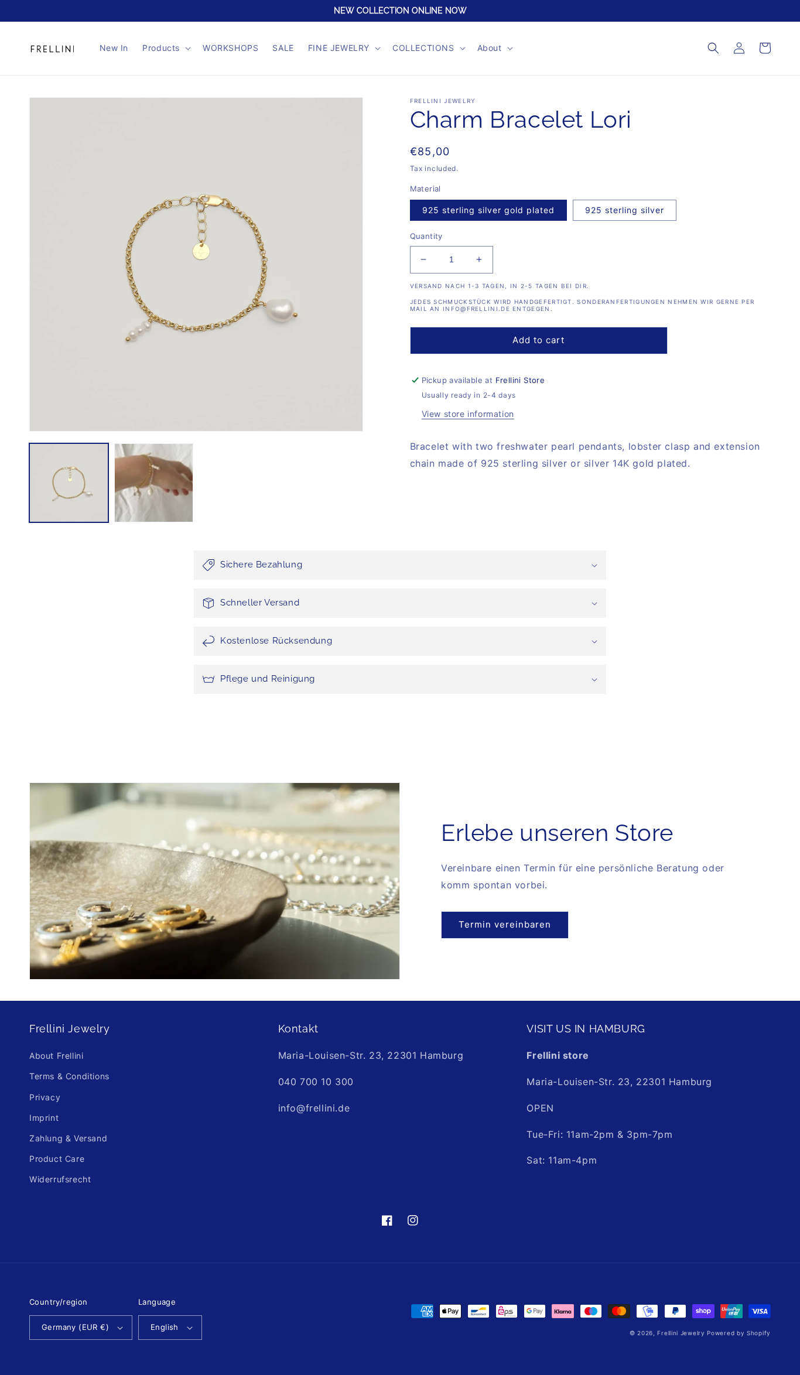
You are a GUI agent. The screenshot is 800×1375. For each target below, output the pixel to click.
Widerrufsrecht (60, 1179)
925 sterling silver (624, 210)
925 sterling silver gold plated (488, 210)
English (165, 1327)
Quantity (426, 236)
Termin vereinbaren (505, 924)
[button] (165, 48)
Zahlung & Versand (68, 1138)
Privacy (44, 1097)
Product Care (56, 1159)
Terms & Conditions (69, 1076)
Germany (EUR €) (75, 1327)
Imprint (44, 1118)
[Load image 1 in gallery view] (68, 482)
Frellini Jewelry (681, 1332)
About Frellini (56, 1056)
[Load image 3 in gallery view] (153, 482)
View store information (468, 414)
